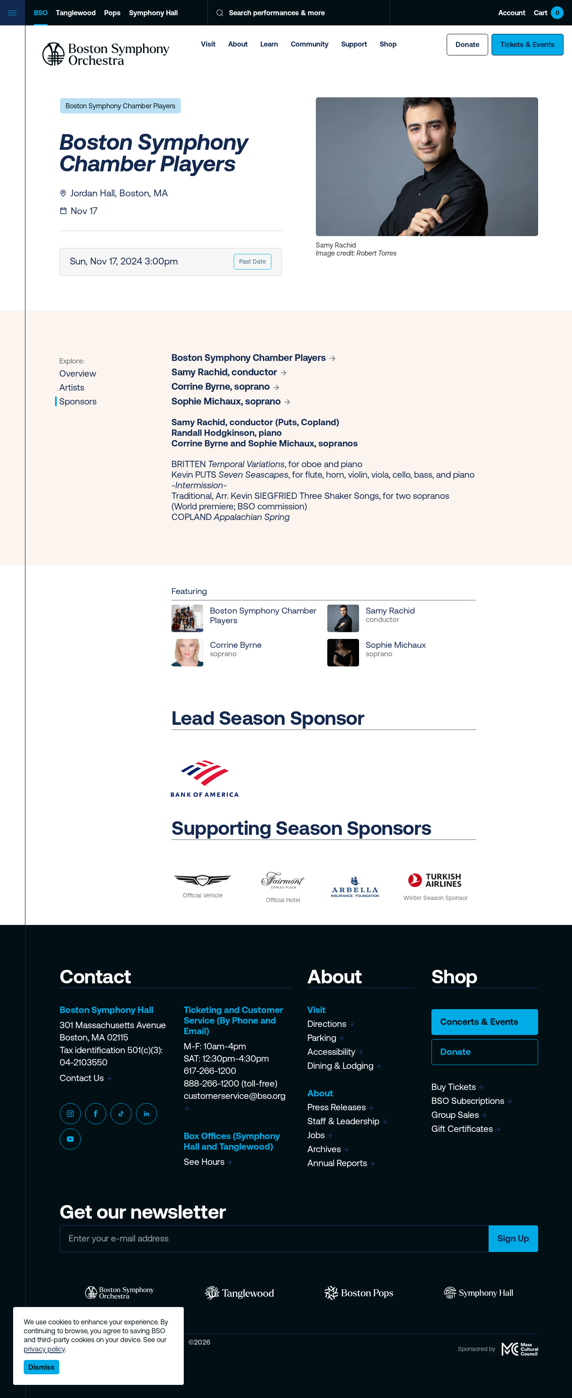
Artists (71, 387)
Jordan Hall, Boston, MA (119, 193)
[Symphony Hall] (479, 1293)
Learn (269, 44)
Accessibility (331, 1052)
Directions (326, 1024)
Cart (546, 13)
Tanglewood (76, 13)
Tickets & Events (527, 44)
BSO (40, 13)
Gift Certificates (462, 1129)
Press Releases (336, 1107)
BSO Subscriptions (467, 1101)
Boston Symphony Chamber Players (120, 106)
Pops (112, 13)
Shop (388, 44)
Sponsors (78, 401)
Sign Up (513, 1238)
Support (354, 44)
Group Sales (455, 1115)
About (238, 44)
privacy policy (44, 1349)
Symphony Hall (153, 13)
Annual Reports (337, 1163)
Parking (321, 1038)
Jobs (316, 1135)
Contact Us (82, 1078)
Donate (467, 44)
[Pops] (359, 1293)
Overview (77, 373)
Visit (208, 44)
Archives (324, 1149)
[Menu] (12, 12)
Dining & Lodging (340, 1066)
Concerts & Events (479, 1021)
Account (511, 13)
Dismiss (41, 1367)
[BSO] (120, 1293)
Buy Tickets (453, 1087)
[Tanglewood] (239, 1293)
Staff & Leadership (343, 1121)
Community (310, 44)
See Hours (204, 1162)
